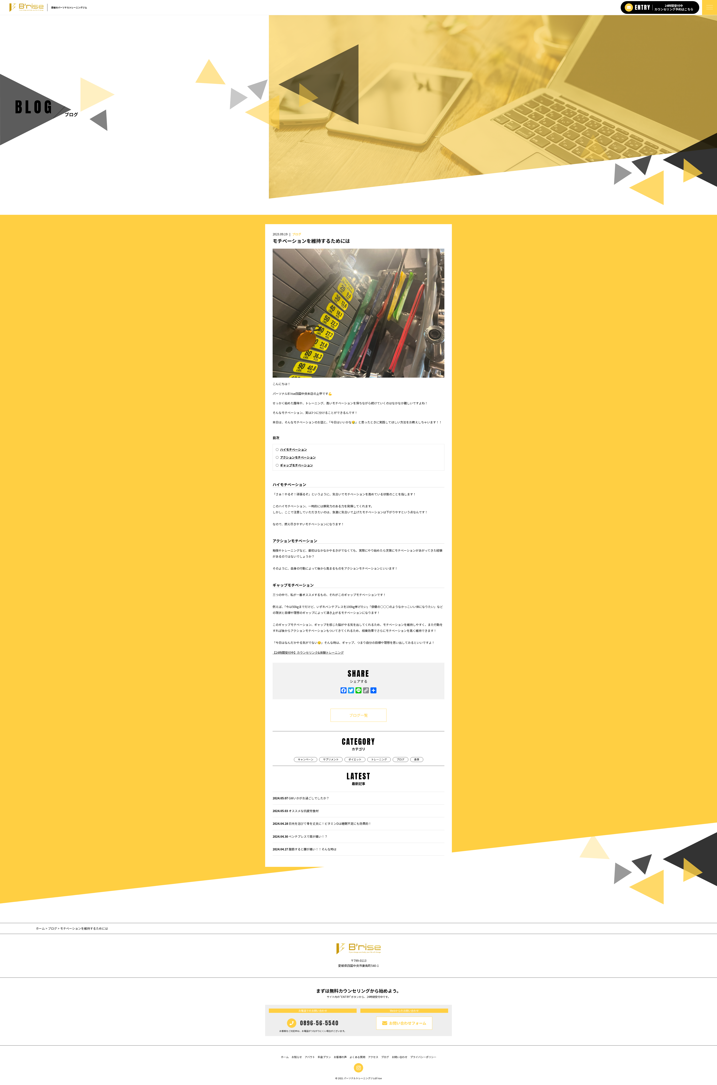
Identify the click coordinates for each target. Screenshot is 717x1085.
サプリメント (331, 759)
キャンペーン (305, 759)
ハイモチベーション (293, 449)
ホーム (41, 928)
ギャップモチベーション (296, 465)
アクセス (373, 1057)
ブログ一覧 (358, 715)
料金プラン (324, 1057)
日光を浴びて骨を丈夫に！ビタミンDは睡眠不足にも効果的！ (322, 823)
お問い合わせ (399, 1057)
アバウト (310, 1057)
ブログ (296, 234)
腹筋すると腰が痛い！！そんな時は (304, 849)
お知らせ (296, 1057)
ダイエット (354, 759)
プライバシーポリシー (423, 1057)
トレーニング (379, 759)
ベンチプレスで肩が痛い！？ (300, 836)
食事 (416, 759)
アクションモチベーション (298, 457)
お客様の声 (340, 1057)
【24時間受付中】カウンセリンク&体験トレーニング (308, 652)
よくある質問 (357, 1057)
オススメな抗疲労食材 (296, 811)
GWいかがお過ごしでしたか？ (301, 798)
